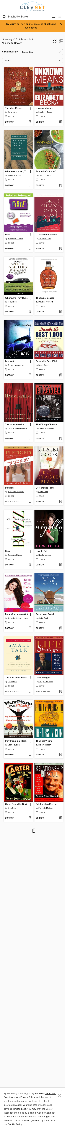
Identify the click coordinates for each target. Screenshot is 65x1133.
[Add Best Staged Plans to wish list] (60, 502)
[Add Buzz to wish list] (30, 565)
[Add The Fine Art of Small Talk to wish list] (30, 692)
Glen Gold (12, 808)
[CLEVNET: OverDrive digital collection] (32, 6)
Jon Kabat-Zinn (14, 175)
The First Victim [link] (44, 741)
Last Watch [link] (10, 361)
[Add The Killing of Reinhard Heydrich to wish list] (60, 438)
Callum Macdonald (46, 428)
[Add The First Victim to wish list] (60, 755)
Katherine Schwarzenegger (19, 618)
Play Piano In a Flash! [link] (16, 741)
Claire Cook (43, 492)
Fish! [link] (7, 234)
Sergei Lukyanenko (16, 365)
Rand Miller (12, 112)
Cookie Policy (15, 1124)
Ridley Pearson (44, 745)
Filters (8, 60)
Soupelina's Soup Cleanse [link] (47, 171)
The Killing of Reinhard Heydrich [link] (47, 424)
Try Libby (11, 24)
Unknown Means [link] (44, 108)
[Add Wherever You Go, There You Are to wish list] (30, 185)
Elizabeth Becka (45, 112)
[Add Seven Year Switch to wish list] (60, 628)
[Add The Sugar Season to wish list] (60, 312)
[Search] (4, 16)
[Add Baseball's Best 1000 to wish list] (60, 375)
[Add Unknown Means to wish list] (60, 122)
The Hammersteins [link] (14, 424)
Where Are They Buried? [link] (17, 298)
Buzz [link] (7, 551)
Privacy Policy (27, 1097)
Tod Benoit (12, 302)
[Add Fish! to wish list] (30, 249)
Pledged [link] (9, 488)
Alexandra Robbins (16, 492)
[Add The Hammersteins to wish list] (30, 438)
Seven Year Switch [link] (45, 614)
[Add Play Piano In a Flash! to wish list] (30, 755)
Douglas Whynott (45, 302)
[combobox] (26, 16)
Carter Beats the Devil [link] (16, 804)
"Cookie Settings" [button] (45, 1112)
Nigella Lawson (44, 555)
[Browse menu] (60, 16)
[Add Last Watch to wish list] (30, 375)
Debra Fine (12, 681)
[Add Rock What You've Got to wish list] (30, 628)
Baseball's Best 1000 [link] (46, 361)
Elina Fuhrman (44, 175)
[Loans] (54, 17)
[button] (55, 41)
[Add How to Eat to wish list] (60, 565)
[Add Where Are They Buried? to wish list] (30, 312)
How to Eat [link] (41, 551)
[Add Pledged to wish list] (30, 502)
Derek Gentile (44, 365)
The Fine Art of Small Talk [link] (17, 677)
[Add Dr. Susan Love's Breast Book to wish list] (60, 249)
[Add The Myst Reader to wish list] (30, 122)
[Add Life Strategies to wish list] (60, 692)
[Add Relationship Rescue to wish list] (60, 818)
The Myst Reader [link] (13, 108)
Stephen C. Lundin (15, 238)
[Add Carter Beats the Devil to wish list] (30, 818)
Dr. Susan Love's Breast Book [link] (47, 234)
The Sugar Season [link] (45, 298)
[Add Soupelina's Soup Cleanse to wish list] (60, 185)
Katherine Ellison (15, 555)
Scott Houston (14, 745)
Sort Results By (10, 51)
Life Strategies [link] (43, 677)
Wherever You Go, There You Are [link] (17, 171)
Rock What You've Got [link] (16, 614)
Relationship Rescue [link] (46, 804)
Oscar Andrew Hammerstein (19, 428)
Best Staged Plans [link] (45, 488)
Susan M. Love (44, 238)
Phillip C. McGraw (45, 681)
